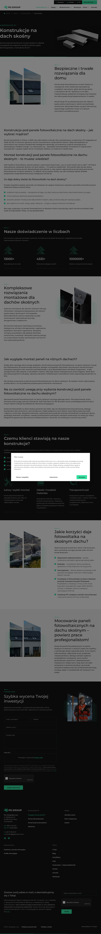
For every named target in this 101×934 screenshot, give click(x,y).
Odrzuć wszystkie (22, 477)
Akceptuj (82, 477)
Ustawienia (54, 477)
